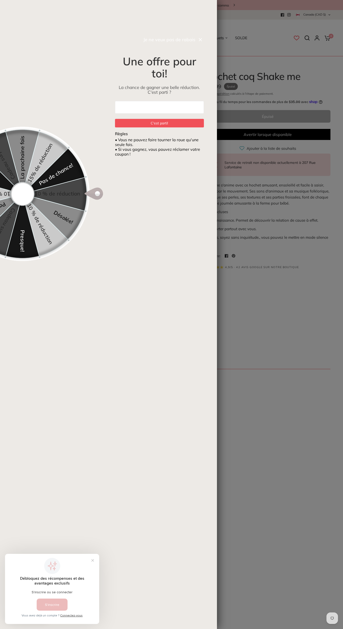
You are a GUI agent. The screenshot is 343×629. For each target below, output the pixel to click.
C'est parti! (159, 123)
